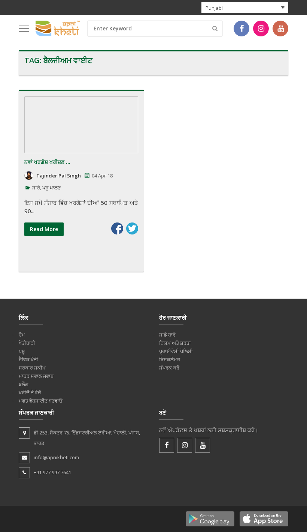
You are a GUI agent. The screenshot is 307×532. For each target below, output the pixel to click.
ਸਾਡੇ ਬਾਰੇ (167, 334)
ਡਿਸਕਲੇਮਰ (169, 359)
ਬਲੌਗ (23, 384)
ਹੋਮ (22, 334)
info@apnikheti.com (56, 457)
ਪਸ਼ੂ (22, 351)
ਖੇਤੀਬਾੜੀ (27, 343)
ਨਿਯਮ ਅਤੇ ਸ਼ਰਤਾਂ (175, 343)
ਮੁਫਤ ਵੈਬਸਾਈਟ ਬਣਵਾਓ (41, 400)
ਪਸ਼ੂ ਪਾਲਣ (51, 187)
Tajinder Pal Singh (58, 175)
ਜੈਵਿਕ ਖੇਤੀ (28, 359)
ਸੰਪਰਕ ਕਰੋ (169, 367)
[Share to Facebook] (117, 228)
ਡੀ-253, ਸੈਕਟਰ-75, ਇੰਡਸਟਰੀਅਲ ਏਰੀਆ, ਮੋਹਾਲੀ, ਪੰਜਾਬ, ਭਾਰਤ (87, 437)
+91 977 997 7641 (52, 472)
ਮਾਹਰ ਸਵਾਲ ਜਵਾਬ (36, 376)
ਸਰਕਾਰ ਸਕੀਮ (32, 367)
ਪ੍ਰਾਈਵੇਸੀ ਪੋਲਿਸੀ (176, 351)
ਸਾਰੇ (36, 187)
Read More (44, 229)
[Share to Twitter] (132, 228)
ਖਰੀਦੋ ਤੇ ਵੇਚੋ (30, 392)
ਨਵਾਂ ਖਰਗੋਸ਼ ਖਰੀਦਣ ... (47, 161)
